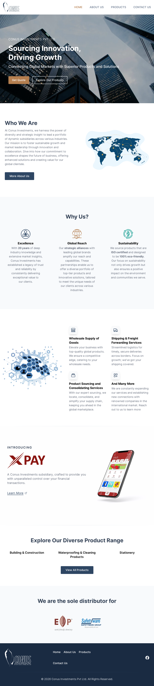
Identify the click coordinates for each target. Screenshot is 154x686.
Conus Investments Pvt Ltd (69, 679)
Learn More (15, 493)
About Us (97, 7)
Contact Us (142, 7)
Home (78, 7)
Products (118, 7)
